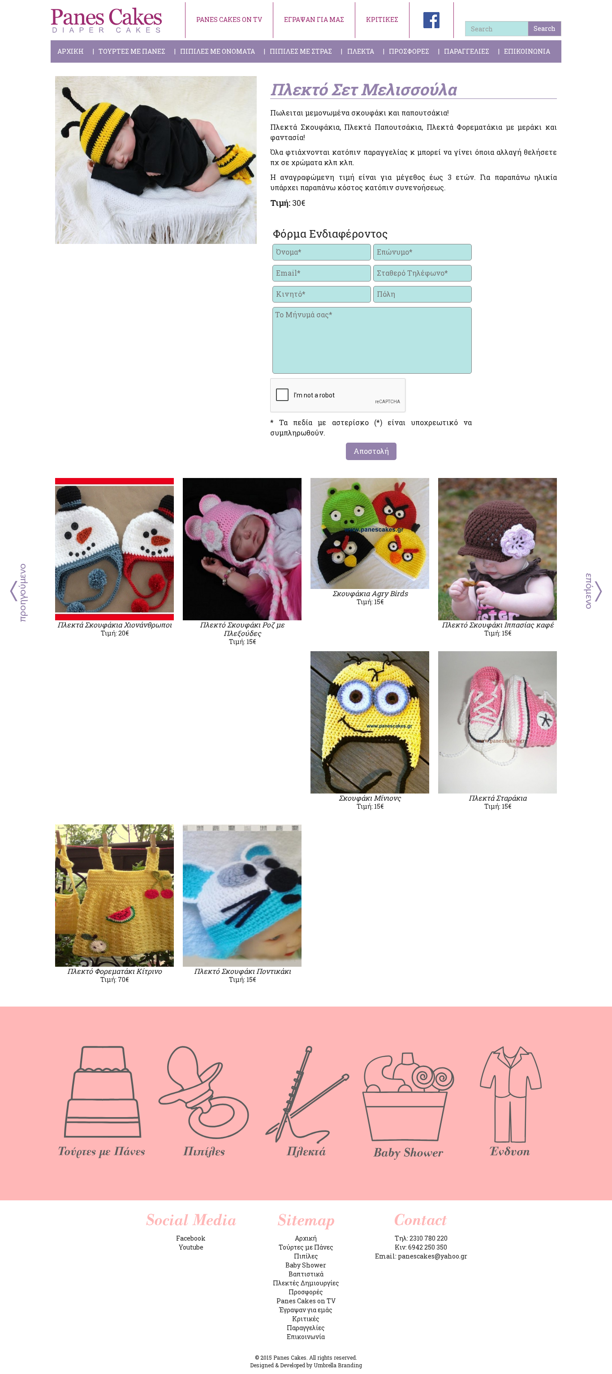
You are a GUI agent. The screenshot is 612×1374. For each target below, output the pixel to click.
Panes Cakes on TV (306, 1301)
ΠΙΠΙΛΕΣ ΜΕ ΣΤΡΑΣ (301, 51)
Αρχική (306, 1238)
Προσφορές (306, 1292)
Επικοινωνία (306, 1336)
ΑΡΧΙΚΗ (70, 51)
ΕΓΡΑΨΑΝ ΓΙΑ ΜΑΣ (314, 19)
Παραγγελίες (306, 1327)
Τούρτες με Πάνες (306, 1247)
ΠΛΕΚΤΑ (360, 51)
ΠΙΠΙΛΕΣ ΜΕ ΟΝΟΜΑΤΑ (217, 51)
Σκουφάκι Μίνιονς (370, 797)
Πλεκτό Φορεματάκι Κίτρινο (114, 971)
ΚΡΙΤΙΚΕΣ (382, 19)
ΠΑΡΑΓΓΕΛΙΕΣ (466, 51)
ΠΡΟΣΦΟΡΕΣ (409, 51)
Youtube (191, 1247)
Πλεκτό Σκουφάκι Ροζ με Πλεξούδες (242, 629)
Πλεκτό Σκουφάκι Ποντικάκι (242, 971)
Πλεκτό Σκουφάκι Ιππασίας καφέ (498, 624)
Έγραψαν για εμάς (305, 1310)
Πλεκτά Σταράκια (497, 797)
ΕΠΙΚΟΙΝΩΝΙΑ (527, 51)
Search (545, 28)
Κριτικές (305, 1318)
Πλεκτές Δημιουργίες (306, 1283)
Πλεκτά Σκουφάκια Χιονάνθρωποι (114, 624)
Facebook (191, 1238)
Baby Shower (305, 1265)
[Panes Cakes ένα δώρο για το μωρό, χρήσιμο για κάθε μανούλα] (106, 20)
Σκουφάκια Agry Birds (370, 593)
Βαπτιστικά (306, 1274)
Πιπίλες (306, 1256)
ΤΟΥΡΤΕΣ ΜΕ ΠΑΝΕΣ (132, 51)
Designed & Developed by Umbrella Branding (306, 1365)
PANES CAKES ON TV (229, 19)
